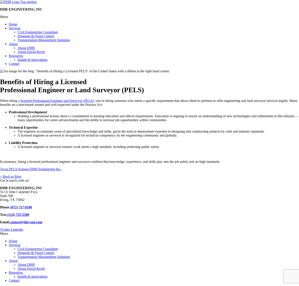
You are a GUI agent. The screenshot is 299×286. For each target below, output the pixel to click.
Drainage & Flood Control (36, 36)
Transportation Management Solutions (44, 40)
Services (14, 28)
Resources (16, 56)
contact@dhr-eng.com (26, 222)
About (13, 44)
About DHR (26, 48)
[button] (149, 17)
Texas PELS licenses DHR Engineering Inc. (31, 169)
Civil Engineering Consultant (38, 32)
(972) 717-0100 (21, 207)
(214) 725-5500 (18, 215)
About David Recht (31, 52)
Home (13, 24)
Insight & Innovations (32, 60)
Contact (14, 64)
